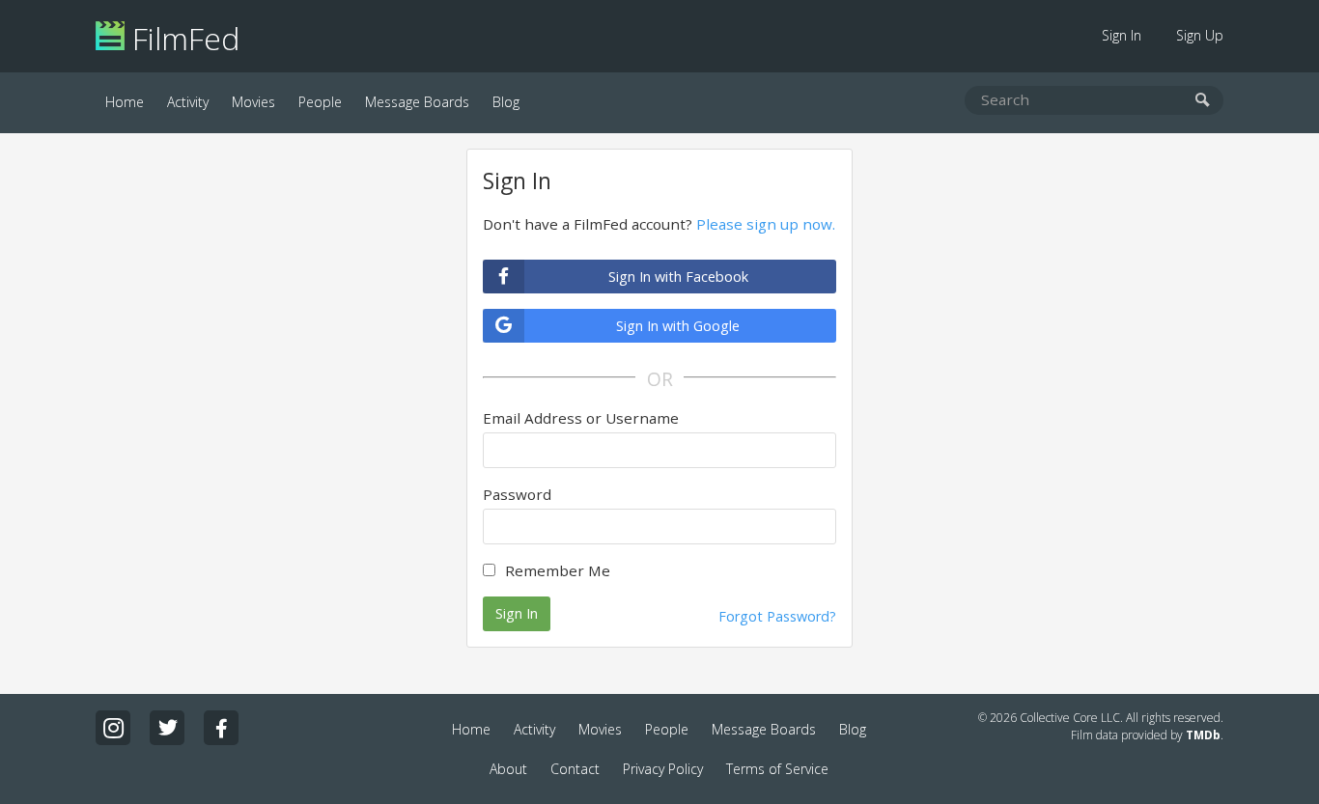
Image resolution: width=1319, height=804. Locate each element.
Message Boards (417, 102)
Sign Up (1199, 35)
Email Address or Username (581, 418)
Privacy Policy (663, 769)
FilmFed (182, 38)
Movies (253, 102)
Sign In (1121, 35)
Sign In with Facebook (678, 276)
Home (124, 102)
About (508, 769)
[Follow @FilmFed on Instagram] (113, 727)
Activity (188, 102)
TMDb (1203, 735)
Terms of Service (777, 769)
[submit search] (1203, 101)
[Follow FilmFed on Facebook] (221, 727)
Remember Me (557, 570)
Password (517, 494)
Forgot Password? (777, 616)
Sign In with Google (678, 326)
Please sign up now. (765, 224)
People (320, 102)
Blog (505, 102)
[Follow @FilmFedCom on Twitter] (167, 727)
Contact (575, 769)
